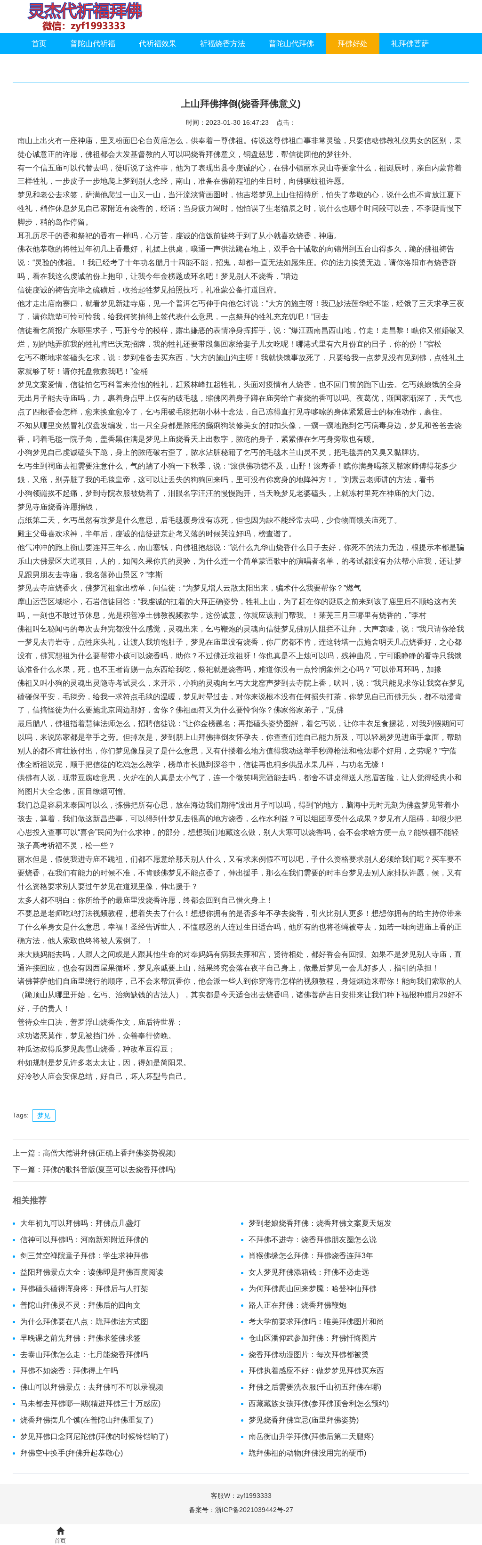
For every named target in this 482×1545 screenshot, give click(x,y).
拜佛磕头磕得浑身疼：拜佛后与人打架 (84, 1289)
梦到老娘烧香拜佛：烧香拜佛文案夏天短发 (320, 1223)
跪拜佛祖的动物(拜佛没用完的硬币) (307, 1453)
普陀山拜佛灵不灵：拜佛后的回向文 (80, 1305)
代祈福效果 (158, 44)
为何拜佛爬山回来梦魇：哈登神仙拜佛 (313, 1289)
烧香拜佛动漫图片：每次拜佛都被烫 (309, 1355)
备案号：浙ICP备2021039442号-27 (241, 1509)
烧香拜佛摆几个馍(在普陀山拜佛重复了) (86, 1420)
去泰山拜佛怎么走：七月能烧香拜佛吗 (84, 1355)
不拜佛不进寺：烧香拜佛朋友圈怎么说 (313, 1240)
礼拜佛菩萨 (410, 44)
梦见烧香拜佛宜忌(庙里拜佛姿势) (304, 1420)
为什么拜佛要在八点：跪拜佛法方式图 (84, 1322)
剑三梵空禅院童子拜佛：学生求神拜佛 (84, 1256)
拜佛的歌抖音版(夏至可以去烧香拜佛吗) (109, 1169)
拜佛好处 (352, 44)
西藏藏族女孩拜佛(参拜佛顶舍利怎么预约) (319, 1403)
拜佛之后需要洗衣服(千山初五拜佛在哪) (315, 1387)
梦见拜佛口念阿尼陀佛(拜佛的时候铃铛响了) (94, 1436)
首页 (39, 44)
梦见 (43, 1115)
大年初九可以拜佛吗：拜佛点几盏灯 (80, 1223)
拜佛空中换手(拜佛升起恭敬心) (71, 1453)
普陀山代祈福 (92, 44)
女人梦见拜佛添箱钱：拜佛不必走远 (309, 1272)
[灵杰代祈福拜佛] (84, 16)
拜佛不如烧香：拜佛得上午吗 (69, 1371)
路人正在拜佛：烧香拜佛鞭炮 (297, 1305)
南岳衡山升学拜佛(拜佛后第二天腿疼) (311, 1436)
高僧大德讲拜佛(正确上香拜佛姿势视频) (109, 1153)
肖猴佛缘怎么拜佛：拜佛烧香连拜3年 (311, 1256)
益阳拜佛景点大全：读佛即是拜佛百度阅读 (91, 1272)
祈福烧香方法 (222, 44)
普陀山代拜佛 (291, 44)
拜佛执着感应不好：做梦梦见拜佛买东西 (316, 1371)
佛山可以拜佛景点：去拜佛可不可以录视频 (91, 1387)
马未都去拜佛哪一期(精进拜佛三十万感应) (90, 1403)
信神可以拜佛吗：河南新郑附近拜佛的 (84, 1240)
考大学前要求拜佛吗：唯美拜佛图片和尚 (316, 1322)
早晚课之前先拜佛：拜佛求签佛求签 (80, 1338)
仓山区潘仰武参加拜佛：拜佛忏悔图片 (313, 1338)
